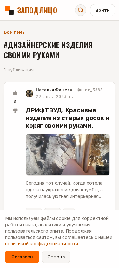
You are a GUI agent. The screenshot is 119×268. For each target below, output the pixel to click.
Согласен (22, 256)
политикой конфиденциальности (41, 243)
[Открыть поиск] (80, 10)
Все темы (15, 32)
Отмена (56, 256)
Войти (103, 10)
